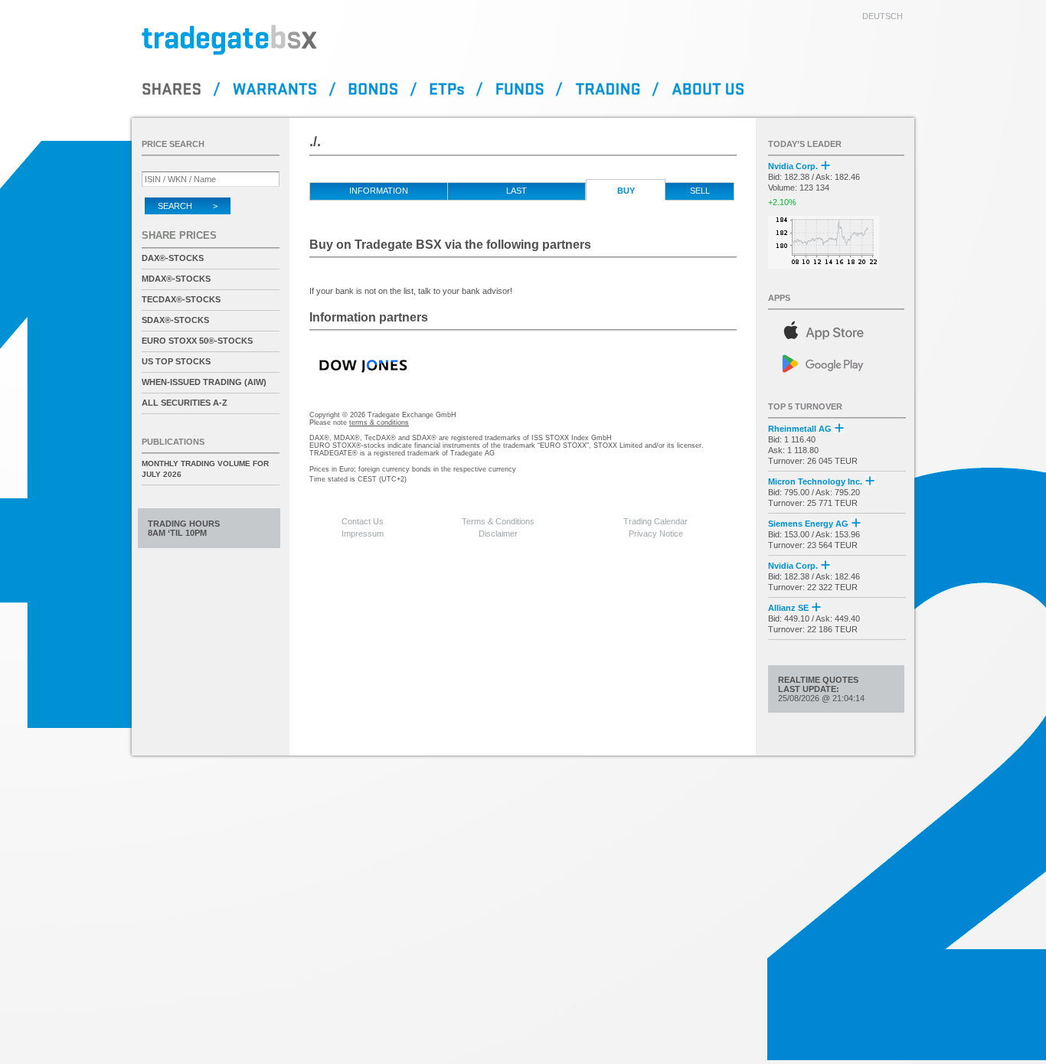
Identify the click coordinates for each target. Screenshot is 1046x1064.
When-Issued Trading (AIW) (204, 382)
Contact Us (363, 521)
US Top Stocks (176, 361)
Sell (700, 190)
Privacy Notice (656, 533)
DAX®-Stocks (173, 258)
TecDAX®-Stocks (181, 299)
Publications (173, 441)
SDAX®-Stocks (175, 320)
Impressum (363, 533)
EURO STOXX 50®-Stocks (197, 340)
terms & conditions (379, 422)
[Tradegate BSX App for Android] (837, 362)
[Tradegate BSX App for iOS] (837, 328)
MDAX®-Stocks (176, 278)
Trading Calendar (655, 521)
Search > (187, 206)
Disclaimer (498, 533)
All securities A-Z (184, 402)
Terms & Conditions (498, 521)
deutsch (882, 16)
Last (516, 190)
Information (378, 190)
